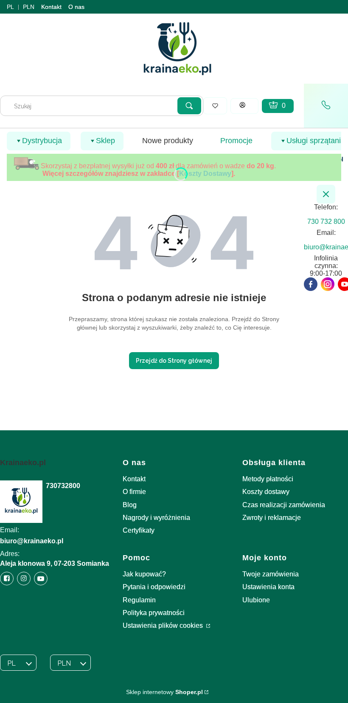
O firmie (134, 491)
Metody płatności (267, 479)
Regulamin (139, 600)
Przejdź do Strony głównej (174, 360)
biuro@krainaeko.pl (31, 541)
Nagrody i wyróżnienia (156, 517)
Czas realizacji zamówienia (283, 504)
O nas (76, 6)
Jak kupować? (144, 574)
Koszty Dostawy (205, 173)
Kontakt (51, 6)
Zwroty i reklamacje (271, 517)
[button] (189, 105)
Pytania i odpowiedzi (154, 586)
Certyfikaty (138, 530)
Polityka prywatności (154, 612)
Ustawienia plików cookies (164, 625)
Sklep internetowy (164, 692)
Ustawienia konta (268, 586)
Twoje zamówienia (270, 574)
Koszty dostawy (265, 491)
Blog (130, 504)
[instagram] (327, 284)
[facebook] (310, 284)
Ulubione (256, 600)
